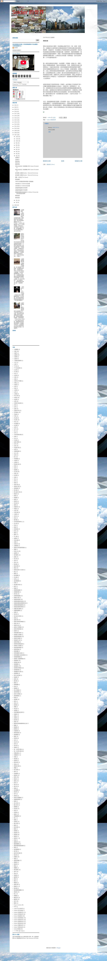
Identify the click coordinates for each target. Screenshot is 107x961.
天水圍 (15, 418)
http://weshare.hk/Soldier (32, 938)
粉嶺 (15, 697)
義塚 (15, 825)
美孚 (15, 586)
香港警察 (16, 673)
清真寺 (15, 747)
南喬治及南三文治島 (19, 569)
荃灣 (15, 703)
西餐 (15, 495)
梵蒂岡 (15, 738)
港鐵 (15, 767)
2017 (15, 113)
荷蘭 (15, 756)
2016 (15, 115)
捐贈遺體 (16, 684)
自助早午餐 (16, 486)
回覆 (49, 131)
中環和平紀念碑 (17, 403)
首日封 (15, 614)
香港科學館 (16, 642)
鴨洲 (15, 880)
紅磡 (15, 582)
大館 (15, 388)
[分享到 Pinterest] (66, 117)
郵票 (15, 777)
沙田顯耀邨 (22, 210)
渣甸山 (15, 764)
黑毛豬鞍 (16, 790)
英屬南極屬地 (17, 610)
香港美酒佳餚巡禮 (18, 643)
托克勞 (15, 475)
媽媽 (15, 801)
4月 (17, 153)
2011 (15, 126)
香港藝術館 (16, 669)
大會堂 (15, 384)
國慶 (15, 725)
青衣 (15, 562)
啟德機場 (16, 734)
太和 (15, 427)
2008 (15, 132)
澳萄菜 (15, 875)
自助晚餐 (16, 488)
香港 (15, 618)
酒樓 (15, 706)
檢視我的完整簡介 (17, 50)
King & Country (17, 905)
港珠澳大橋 (16, 766)
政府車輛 (16, 575)
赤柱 (15, 518)
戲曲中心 (16, 886)
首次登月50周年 (18, 616)
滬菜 (15, 847)
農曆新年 (16, 842)
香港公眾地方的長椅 (22, 235)
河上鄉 (15, 536)
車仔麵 (15, 519)
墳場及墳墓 (16, 860)
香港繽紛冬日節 (17, 671)
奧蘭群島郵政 (17, 799)
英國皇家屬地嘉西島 (19, 605)
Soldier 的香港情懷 (18, 918)
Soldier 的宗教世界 (18, 914)
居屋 (15, 527)
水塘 (15, 436)
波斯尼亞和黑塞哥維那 (19, 547)
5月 (17, 151)
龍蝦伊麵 (17, 161)
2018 (15, 111)
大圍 (15, 379)
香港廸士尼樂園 (17, 634)
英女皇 (15, 593)
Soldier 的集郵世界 (51, 119)
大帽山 (15, 382)
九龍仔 (15, 353)
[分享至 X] (63, 117)
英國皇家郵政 (17, 599)
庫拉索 (15, 681)
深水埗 (15, 742)
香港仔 (15, 630)
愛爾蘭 (15, 806)
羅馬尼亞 (16, 897)
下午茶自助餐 (17, 368)
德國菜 (15, 862)
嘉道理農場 (16, 843)
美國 (15, 588)
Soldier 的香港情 (18, 916)
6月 (17, 149)
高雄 (15, 721)
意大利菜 (16, 803)
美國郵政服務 (17, 590)
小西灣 (15, 390)
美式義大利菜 (17, 584)
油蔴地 (15, 538)
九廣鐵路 (16, 349)
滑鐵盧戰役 (16, 816)
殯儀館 (15, 895)
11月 (17, 138)
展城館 (15, 677)
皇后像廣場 (16, 581)
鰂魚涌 (15, 899)
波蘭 (15, 549)
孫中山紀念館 (17, 675)
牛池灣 (15, 440)
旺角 (15, 530)
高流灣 (15, 719)
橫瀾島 (15, 867)
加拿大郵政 (16, 442)
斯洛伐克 (16, 762)
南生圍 (15, 564)
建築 (15, 573)
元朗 (15, 408)
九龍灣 (15, 358)
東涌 (15, 532)
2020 (15, 107)
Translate (24, 84)
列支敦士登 (16, 464)
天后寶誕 (16, 423)
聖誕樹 (15, 834)
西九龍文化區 (17, 492)
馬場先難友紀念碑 (18, 712)
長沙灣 (15, 558)
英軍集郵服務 (17, 595)
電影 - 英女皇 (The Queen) (21, 177)
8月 (17, 145)
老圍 (15, 482)
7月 (17, 147)
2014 (15, 120)
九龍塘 (15, 356)
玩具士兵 (16, 551)
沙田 (15, 510)
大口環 (15, 371)
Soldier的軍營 (17, 929)
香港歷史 (16, 666)
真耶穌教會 (16, 695)
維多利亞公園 (17, 853)
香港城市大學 (17, 640)
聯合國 (15, 888)
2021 (15, 105)
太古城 (15, 425)
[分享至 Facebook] (64, 117)
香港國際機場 (17, 656)
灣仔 (15, 901)
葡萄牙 (15, 836)
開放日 (15, 779)
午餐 (15, 416)
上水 (15, 362)
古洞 (15, 449)
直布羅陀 (16, 555)
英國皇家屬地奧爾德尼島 (20, 603)
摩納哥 (15, 864)
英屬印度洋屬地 (17, 608)
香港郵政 (16, 660)
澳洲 (15, 873)
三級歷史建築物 (17, 360)
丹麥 (15, 405)
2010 (15, 128)
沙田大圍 (16, 512)
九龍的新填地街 (22, 304)
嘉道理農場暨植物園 (19, 845)
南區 (15, 568)
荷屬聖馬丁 (16, 755)
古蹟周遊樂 (16, 451)
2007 (15, 134)
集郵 (15, 780)
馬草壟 (15, 710)
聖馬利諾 (16, 827)
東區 (15, 534)
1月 (17, 202)
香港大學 (16, 619)
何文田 (15, 503)
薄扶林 (15, 892)
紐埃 (15, 701)
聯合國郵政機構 (17, 890)
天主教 (15, 419)
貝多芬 (15, 516)
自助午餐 (16, 484)
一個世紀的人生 (22, 288)
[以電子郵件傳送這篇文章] (60, 117)
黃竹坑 (15, 786)
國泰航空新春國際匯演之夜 (20, 723)
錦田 (15, 879)
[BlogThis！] (61, 117)
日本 (15, 432)
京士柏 (15, 523)
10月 (17, 141)
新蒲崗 (15, 812)
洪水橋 (15, 577)
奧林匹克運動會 (17, 797)
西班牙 (15, 493)
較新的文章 (47, 161)
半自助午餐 (16, 447)
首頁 (62, 161)
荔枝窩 (15, 705)
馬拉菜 (15, 708)
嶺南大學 (16, 884)
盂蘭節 (15, 553)
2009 (15, 130)
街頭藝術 (16, 773)
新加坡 (15, 808)
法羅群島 (16, 545)
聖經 (15, 829)
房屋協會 (16, 529)
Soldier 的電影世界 (18, 925)
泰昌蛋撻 (17, 179)
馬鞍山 (15, 716)
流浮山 (15, 579)
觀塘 (15, 903)
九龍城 (15, 355)
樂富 (15, 866)
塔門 (15, 793)
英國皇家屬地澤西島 (19, 606)
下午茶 (15, 366)
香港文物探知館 (17, 629)
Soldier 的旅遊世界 (18, 919)
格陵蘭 (15, 688)
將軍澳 (15, 729)
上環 (15, 364)
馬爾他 (15, 714)
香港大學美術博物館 (19, 621)
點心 (15, 893)
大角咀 (15, 375)
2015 (15, 118)
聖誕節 (15, 832)
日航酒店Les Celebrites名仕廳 (22, 183)
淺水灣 (15, 745)
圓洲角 (15, 792)
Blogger (58, 947)
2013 (15, 122)
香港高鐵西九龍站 (18, 653)
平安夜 (15, 460)
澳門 (15, 871)
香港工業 (16, 623)
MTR (15, 906)
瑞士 (15, 818)
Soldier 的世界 (28, 12)
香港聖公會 (16, 662)
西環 (15, 499)
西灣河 (15, 501)
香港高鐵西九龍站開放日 (20, 655)
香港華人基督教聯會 (19, 658)
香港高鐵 (16, 651)
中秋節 (15, 399)
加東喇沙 (17, 157)
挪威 (15, 682)
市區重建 (16, 458)
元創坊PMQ (17, 410)
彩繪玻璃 (16, 730)
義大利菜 (16, 823)
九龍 (15, 351)
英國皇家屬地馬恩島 (19, 601)
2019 (15, 109)
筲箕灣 (15, 821)
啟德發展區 (16, 732)
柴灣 (15, 686)
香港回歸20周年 (18, 632)
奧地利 (15, 795)
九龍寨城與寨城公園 (22, 260)
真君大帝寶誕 (17, 693)
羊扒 (15, 479)
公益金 (15, 414)
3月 (17, 155)
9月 (17, 143)
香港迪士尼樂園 (17, 645)
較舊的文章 (78, 161)
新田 (15, 810)
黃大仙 (15, 784)
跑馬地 (15, 775)
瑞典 (15, 819)
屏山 (15, 571)
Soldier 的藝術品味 (18, 927)
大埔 (15, 377)
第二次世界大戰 (17, 751)
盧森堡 (15, 877)
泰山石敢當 (16, 690)
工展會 (15, 393)
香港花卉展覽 (17, 638)
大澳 (15, 386)
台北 (15, 453)
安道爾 (15, 469)
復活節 (15, 758)
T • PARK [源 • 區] (18, 931)
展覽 (15, 679)
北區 (15, 445)
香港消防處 (16, 649)
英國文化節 (16, 597)
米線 (15, 477)
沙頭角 (15, 514)
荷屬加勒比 (16, 753)
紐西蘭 (15, 699)
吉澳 (15, 468)
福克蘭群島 (16, 849)
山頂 (15, 392)
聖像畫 (15, 830)
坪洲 (15, 525)
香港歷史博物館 (17, 668)
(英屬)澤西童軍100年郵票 (21, 187)
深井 (15, 740)
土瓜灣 (15, 369)
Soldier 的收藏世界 (18, 912)
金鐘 (15, 556)
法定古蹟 (16, 540)
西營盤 (15, 497)
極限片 (15, 814)
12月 (17, 136)
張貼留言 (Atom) (51, 164)
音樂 (15, 612)
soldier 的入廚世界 (18, 908)
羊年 (15, 481)
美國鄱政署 (16, 592)
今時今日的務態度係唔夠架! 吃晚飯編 (24, 181)
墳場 (15, 858)
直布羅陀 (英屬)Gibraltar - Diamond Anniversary (26, 173)
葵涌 (15, 840)
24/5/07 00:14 (55, 127)
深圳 (15, 743)
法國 (15, 542)
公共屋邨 (16, 412)
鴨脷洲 (15, 882)
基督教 (15, 727)
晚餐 (15, 736)
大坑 (15, 373)
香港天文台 (16, 625)
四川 (15, 456)
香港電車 (16, 664)
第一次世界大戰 (17, 749)
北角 (15, 444)
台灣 (15, 455)
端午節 (15, 851)
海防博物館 (16, 692)
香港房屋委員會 (17, 636)
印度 (15, 466)
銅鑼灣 (15, 856)
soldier (16, 47)
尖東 (15, 473)
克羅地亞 (16, 506)
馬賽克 (15, 718)
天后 (15, 421)
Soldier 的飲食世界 (18, 923)
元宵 (15, 406)
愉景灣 (15, 760)
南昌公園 (16, 566)
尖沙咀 (15, 471)
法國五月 (16, 543)
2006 (15, 205)
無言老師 (16, 769)
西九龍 (15, 490)
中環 (15, 401)
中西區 (15, 397)
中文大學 (16, 395)
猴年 (15, 771)
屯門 (15, 429)
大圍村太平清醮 (17, 381)
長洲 (15, 560)
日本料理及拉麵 (17, 434)
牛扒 (15, 438)
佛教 (15, 505)
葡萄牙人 (16, 838)
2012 (15, 124)
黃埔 (15, 788)
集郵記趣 (17, 195)
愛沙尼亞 (16, 805)
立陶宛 (15, 462)
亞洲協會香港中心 (18, 521)
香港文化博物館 (17, 627)
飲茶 (15, 782)
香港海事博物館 (17, 647)
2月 (17, 200)
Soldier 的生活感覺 (18, 910)
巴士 (15, 431)
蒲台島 (15, 855)
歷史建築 (16, 869)
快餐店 (15, 508)
